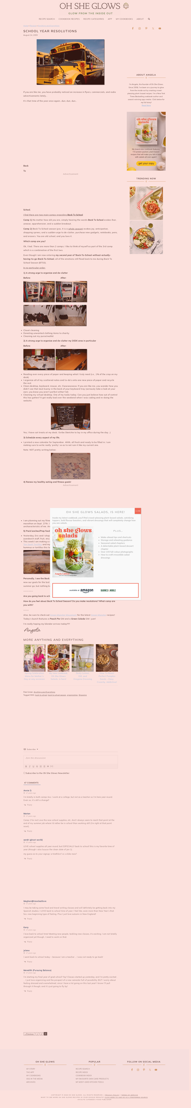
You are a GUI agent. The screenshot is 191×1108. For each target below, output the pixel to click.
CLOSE (137, 511)
